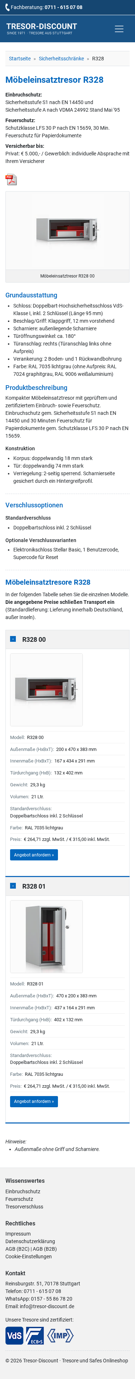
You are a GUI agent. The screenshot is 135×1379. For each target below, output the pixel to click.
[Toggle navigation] (119, 29)
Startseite (20, 58)
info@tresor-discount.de (47, 1306)
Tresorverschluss (24, 1207)
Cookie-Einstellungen (28, 1256)
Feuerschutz (19, 1199)
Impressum (18, 1234)
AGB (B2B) (45, 1249)
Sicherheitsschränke (61, 58)
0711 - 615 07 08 (63, 7)
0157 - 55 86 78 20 (51, 1299)
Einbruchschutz (22, 1191)
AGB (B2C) (17, 1249)
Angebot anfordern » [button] (34, 855)
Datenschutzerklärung (30, 1241)
